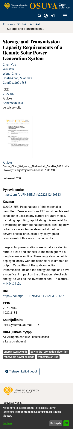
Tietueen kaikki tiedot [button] (22, 371)
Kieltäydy (55, 423)
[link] (36, 6)
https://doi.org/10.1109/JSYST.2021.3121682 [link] (33, 296)
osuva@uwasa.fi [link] (13, 402)
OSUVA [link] (21, 24)
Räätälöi (7, 423)
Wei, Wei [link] (8, 69)
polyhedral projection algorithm (49, 351)
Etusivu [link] (8, 24)
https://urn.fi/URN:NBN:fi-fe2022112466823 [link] (32, 194)
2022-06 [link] (8, 94)
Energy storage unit (15, 351)
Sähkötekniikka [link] (13, 103)
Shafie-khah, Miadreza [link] (17, 78)
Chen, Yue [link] (9, 64)
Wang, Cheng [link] (11, 73)
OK (66, 423)
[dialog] (36, 416)
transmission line (48, 356)
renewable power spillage (19, 356)
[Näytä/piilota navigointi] (65, 15)
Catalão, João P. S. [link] (15, 82)
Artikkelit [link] (35, 24)
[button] (39, 16)
